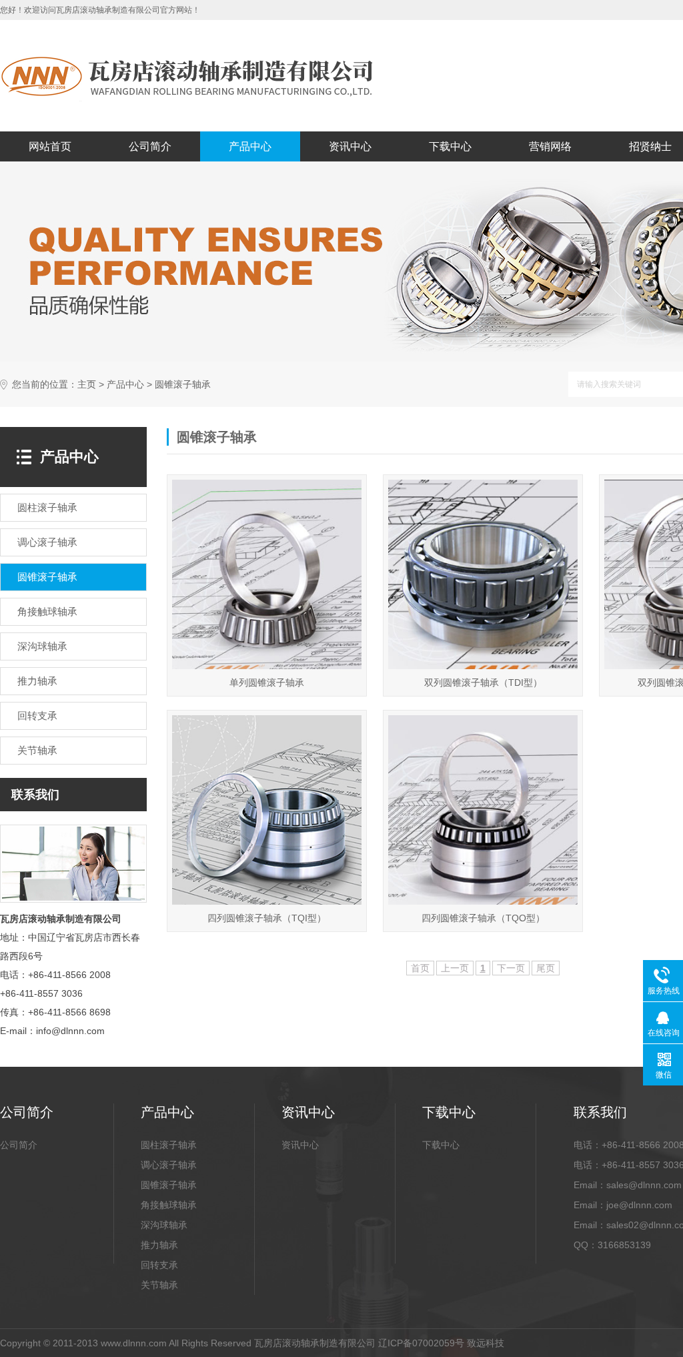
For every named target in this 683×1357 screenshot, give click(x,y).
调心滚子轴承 (169, 1165)
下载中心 (450, 146)
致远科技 (485, 1343)
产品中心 (250, 146)
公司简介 (150, 146)
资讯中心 (350, 146)
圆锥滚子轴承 (169, 1185)
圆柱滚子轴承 (169, 1145)
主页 (86, 385)
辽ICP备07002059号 (421, 1343)
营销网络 (550, 146)
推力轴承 (159, 1245)
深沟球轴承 (164, 1225)
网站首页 (50, 146)
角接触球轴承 (169, 1205)
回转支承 (159, 1265)
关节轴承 (159, 1285)
